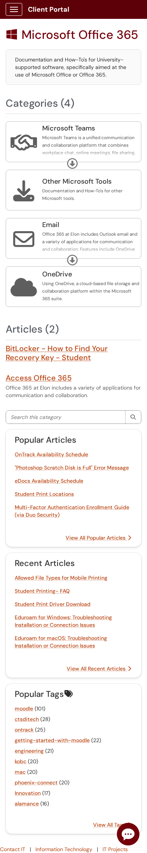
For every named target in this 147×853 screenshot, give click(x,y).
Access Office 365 (39, 378)
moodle (24, 708)
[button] (72, 163)
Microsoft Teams (68, 128)
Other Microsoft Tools (77, 181)
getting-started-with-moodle (52, 740)
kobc (20, 761)
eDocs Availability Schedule (49, 480)
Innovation (28, 793)
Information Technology (63, 849)
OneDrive (57, 274)
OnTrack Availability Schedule (51, 454)
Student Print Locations (44, 494)
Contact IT (12, 849)
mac (20, 772)
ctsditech (27, 719)
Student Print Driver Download (52, 604)
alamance (27, 803)
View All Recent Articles (97, 668)
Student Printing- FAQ (42, 591)
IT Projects (115, 849)
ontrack (24, 729)
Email (50, 224)
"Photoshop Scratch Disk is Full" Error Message (72, 467)
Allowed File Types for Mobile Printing (61, 577)
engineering (29, 750)
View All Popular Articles (96, 537)
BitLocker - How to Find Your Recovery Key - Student (57, 353)
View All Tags (110, 824)
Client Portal (48, 9)
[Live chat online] (128, 834)
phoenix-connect (36, 782)
